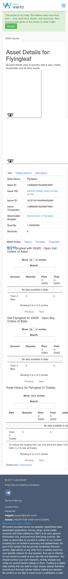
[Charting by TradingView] (10, 114)
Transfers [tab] (40, 241)
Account (15, 276)
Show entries (34, 259)
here (17, 447)
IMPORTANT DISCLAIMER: (17, 523)
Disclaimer (10, 511)
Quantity (30, 276)
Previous (29, 311)
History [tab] (28, 241)
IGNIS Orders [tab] (14, 241)
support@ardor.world (25, 515)
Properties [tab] (54, 241)
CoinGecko (33, 484)
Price (44, 280)
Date (11, 412)
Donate (11, 26)
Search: (34, 265)
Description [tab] (41, 173)
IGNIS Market (12, 38)
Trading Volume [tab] (23, 173)
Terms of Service (13, 500)
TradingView (25, 464)
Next (41, 311)
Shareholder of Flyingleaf (40, 215)
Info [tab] (10, 173)
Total (57, 280)
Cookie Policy (11, 506)
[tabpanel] (34, 205)
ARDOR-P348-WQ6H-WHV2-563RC (31, 519)
